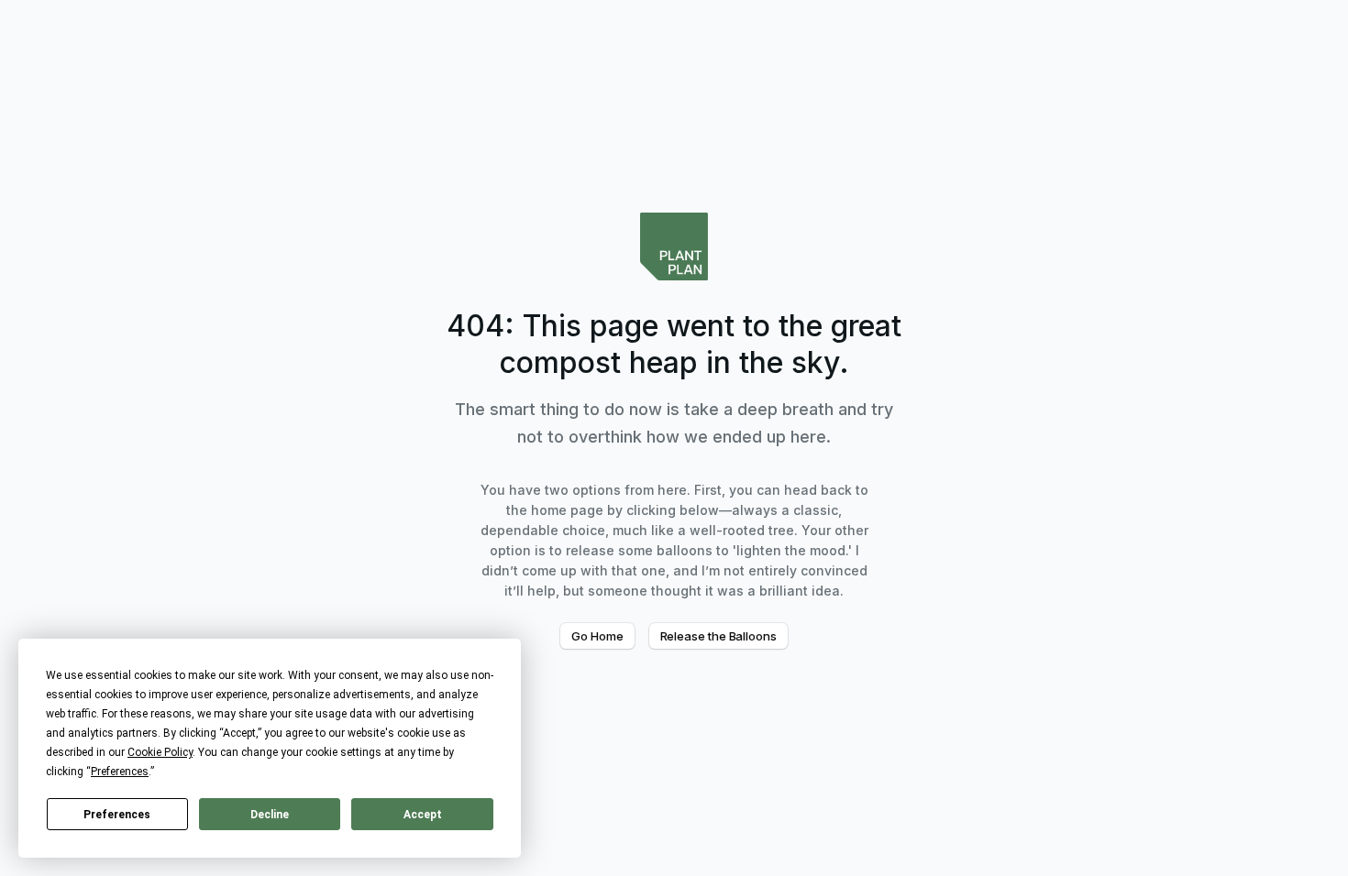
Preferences (116, 814)
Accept (422, 814)
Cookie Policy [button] (160, 752)
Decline (269, 814)
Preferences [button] (120, 771)
